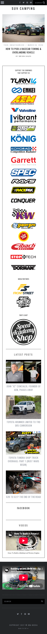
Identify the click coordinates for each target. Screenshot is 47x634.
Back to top (22, 628)
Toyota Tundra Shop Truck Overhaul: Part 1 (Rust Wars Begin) (23, 461)
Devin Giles (25, 56)
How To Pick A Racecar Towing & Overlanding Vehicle (23, 50)
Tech (6, 45)
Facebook (23, 508)
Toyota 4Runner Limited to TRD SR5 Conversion (23, 423)
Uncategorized (17, 45)
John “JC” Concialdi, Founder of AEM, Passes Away (23, 388)
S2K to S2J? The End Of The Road (23, 497)
